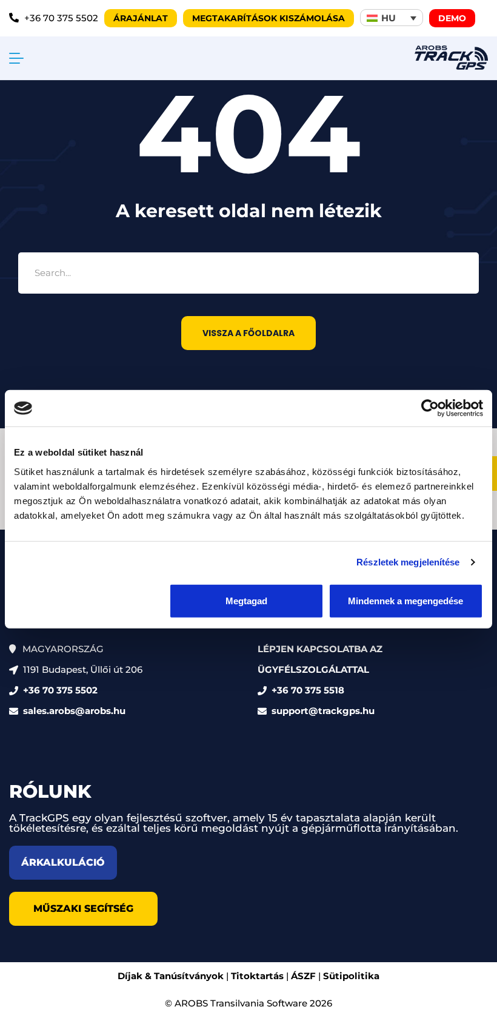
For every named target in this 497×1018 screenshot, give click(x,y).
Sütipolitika (351, 976)
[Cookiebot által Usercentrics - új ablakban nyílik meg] (430, 408)
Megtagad (246, 600)
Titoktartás (257, 976)
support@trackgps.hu (323, 710)
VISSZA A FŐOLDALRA (248, 333)
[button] (391, 17)
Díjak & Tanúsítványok (171, 976)
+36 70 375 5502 (60, 690)
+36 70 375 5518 (308, 690)
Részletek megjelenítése (407, 562)
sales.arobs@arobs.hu (74, 710)
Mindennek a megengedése (405, 600)
